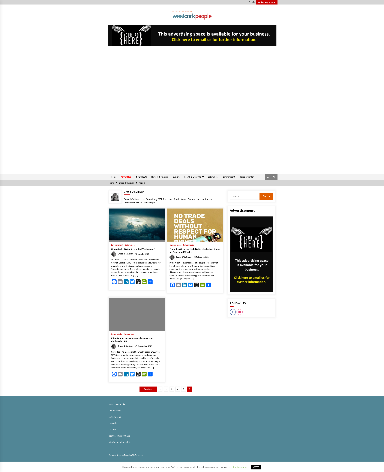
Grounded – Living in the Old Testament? (133, 249)
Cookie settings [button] (240, 467)
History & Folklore (159, 176)
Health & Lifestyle (192, 176)
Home (113, 176)
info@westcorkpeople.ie (120, 442)
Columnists (213, 176)
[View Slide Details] (192, 35)
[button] (268, 177)
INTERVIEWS (141, 176)
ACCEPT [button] (256, 467)
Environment (229, 176)
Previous (148, 389)
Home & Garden (247, 176)
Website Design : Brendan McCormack (126, 455)
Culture (176, 176)
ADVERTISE (126, 176)
